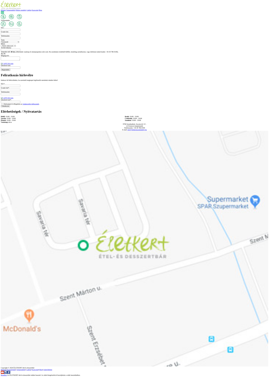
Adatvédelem (47, 370)
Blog (40, 10)
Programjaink (11, 370)
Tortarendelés (10, 10)
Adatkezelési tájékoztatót (30, 104)
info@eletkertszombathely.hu (137, 130)
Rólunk (3, 10)
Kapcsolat (35, 10)
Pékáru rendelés (21, 10)
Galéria (28, 10)
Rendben (4, 375)
